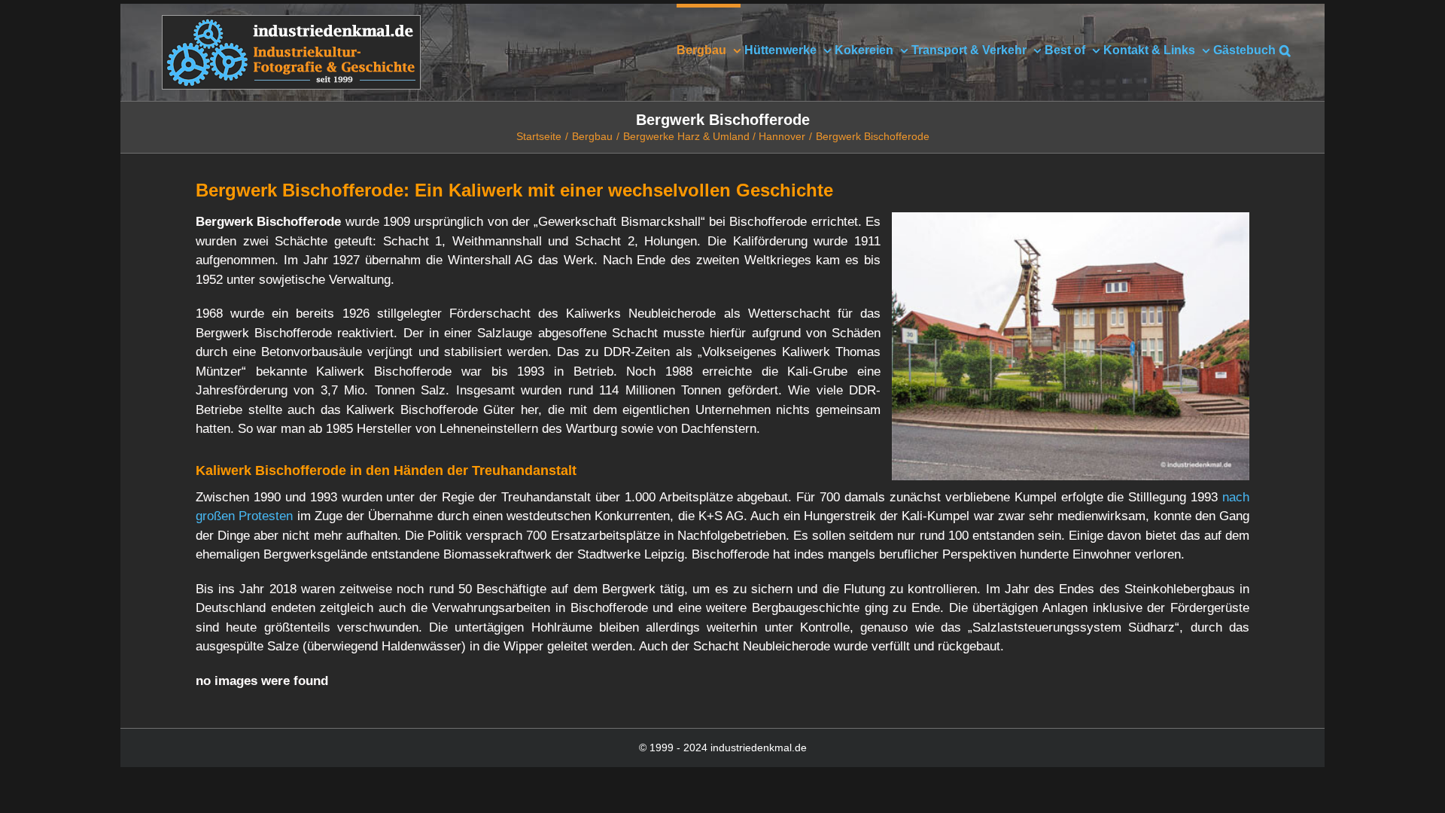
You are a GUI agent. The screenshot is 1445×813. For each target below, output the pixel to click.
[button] (1285, 48)
